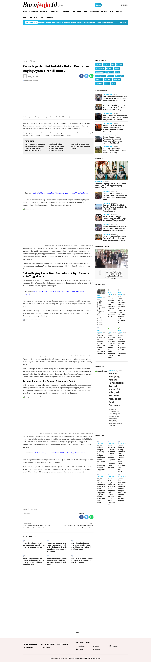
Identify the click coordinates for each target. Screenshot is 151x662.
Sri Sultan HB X (100, 72)
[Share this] (81, 76)
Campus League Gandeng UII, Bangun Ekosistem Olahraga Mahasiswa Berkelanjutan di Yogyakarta (101, 460)
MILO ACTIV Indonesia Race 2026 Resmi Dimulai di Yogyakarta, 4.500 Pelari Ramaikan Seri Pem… (101, 492)
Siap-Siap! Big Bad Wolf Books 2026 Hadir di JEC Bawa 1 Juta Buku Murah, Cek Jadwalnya (114, 275)
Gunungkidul (119, 76)
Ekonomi (117, 68)
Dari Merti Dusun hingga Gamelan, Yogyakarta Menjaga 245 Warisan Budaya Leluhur (114, 219)
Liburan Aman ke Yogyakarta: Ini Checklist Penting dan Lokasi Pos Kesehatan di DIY (112, 307)
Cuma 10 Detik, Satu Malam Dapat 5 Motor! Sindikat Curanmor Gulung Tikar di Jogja (57, 561)
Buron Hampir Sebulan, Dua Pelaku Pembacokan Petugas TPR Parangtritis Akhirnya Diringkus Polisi (33, 561)
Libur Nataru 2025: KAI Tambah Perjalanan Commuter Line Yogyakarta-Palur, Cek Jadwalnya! (122, 310)
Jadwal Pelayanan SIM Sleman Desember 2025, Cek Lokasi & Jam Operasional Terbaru (101, 345)
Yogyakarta (117, 79)
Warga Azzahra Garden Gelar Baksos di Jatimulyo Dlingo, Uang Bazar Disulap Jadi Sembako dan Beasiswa (53, 22)
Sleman (107, 83)
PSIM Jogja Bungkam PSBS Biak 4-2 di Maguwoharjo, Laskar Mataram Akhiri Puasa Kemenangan (111, 493)
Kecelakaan (107, 79)
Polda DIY (106, 64)
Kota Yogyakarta (100, 76)
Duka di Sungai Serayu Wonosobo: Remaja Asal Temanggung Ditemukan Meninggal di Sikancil (112, 140)
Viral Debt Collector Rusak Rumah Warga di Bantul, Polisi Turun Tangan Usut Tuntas (34, 545)
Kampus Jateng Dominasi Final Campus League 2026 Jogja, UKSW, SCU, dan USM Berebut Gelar (121, 460)
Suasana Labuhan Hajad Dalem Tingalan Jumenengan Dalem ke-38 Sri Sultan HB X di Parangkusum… (115, 208)
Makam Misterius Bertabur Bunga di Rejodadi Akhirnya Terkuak (80, 146)
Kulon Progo (99, 83)
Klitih (112, 64)
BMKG (117, 72)
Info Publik (100, 284)
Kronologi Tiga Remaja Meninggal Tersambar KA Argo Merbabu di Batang (114, 151)
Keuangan (109, 68)
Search (98, 5)
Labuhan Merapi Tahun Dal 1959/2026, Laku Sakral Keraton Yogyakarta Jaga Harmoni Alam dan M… (115, 196)
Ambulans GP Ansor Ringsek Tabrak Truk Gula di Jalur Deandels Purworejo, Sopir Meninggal (113, 128)
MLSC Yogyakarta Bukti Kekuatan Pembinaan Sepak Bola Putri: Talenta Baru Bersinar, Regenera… (122, 492)
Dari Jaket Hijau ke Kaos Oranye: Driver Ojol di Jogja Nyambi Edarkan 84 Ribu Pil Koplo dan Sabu (81, 546)
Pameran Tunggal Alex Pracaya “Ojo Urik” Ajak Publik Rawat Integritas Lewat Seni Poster (114, 238)
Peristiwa (99, 366)
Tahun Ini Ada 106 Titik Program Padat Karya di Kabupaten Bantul (79, 525)
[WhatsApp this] (91, 76)
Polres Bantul (33, 509)
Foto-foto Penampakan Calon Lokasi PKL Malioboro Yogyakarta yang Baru (60, 453)
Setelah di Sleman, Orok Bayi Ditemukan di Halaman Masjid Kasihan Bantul (60, 193)
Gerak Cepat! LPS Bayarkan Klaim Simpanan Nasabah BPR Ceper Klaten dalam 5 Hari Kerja (115, 108)
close (77, 632)
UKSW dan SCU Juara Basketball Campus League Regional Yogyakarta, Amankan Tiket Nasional (111, 458)
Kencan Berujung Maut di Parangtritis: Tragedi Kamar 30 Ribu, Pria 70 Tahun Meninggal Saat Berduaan (115, 389)
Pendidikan (110, 76)
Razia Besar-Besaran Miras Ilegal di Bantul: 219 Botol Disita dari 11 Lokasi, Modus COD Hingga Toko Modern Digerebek (57, 547)
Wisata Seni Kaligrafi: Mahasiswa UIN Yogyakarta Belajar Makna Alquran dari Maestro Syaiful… (115, 228)
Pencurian (99, 64)
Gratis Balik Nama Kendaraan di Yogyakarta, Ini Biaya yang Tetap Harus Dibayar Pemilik (101, 313)
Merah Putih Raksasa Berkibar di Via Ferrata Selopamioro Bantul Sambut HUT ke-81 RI (56, 147)
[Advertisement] (75, 42)
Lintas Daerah (101, 91)
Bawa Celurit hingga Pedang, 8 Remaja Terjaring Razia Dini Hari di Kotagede (82, 560)
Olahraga (99, 435)
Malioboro (119, 64)
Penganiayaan (100, 68)
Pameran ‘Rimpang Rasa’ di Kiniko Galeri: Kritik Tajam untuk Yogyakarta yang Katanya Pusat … (110, 186)
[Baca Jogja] (40, 5)
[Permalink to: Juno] (25, 76)
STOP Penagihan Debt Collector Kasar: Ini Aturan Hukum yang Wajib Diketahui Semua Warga (111, 347)
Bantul (25, 509)
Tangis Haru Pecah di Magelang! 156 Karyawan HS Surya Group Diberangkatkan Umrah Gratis (115, 98)
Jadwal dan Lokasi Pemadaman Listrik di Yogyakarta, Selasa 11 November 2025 (122, 346)
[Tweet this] (86, 76)
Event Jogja (99, 79)
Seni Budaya (100, 158)
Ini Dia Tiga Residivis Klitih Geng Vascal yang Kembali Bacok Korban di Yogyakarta (37, 525)
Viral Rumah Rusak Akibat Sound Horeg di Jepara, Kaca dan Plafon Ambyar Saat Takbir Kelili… (115, 118)
